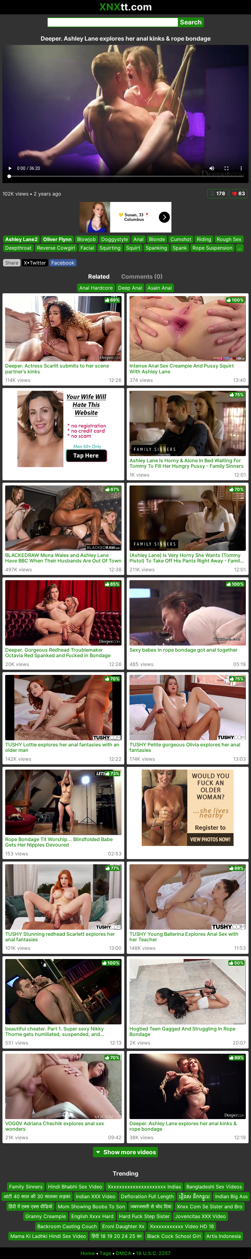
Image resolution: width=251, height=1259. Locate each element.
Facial (87, 248)
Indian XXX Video (95, 1196)
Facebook (62, 263)
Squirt (133, 248)
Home (88, 1253)
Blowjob (86, 239)
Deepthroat (18, 248)
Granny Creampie (45, 1216)
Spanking (156, 248)
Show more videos (129, 1152)
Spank (180, 248)
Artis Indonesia (223, 1236)
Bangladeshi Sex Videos (214, 1187)
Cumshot (180, 239)
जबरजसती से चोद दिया (150, 1206)
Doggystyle (114, 239)
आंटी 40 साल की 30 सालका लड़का (37, 1196)
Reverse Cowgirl (56, 248)
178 (220, 193)
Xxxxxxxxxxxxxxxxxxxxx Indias (144, 1187)
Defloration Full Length (147, 1196)
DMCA (123, 1253)
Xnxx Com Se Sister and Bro (209, 1206)
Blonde (157, 239)
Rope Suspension (212, 248)
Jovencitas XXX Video (200, 1216)
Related (99, 276)
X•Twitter (35, 263)
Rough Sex (229, 239)
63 (241, 193)
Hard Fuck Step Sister (144, 1216)
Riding (204, 239)
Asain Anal (160, 288)
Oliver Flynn (57, 239)
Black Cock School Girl (174, 1236)
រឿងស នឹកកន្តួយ (194, 1196)
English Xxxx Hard (92, 1216)
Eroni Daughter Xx (123, 1226)
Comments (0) (142, 276)
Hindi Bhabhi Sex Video (75, 1187)
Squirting (110, 248)
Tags (105, 1253)
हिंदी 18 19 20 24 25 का (117, 1236)
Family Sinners (26, 1187)
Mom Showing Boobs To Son (91, 1206)
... (240, 248)
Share (11, 263)
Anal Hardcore (96, 288)
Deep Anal (130, 288)
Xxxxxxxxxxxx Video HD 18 (182, 1226)
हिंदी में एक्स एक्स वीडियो (30, 1206)
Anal (138, 239)
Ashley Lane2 (21, 239)
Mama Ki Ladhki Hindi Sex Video (48, 1236)
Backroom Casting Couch (67, 1226)
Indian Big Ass (231, 1196)
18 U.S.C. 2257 (153, 1253)
